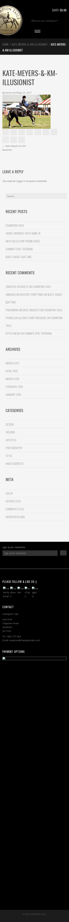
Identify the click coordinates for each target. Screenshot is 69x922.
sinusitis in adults (17, 287)
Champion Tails (38, 914)
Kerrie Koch (11, 92)
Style (9, 456)
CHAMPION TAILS (15, 225)
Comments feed (15, 509)
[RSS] (48, 563)
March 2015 (12, 379)
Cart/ (59, 10)
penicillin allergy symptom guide (26, 318)
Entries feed (13, 501)
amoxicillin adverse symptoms (24, 294)
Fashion (10, 432)
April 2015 (12, 371)
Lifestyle (11, 440)
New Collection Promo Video (23, 241)
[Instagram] (34, 563)
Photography (14, 448)
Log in (9, 493)
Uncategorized (14, 463)
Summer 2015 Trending (19, 249)
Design (10, 424)
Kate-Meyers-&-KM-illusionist (30, 44)
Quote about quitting (18, 257)
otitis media (13, 333)
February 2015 (14, 387)
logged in (21, 181)
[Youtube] (41, 563)
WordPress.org (15, 517)
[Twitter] (27, 563)
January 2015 (13, 394)
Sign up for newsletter (14, 547)
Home (5, 44)
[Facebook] (20, 563)
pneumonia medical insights (23, 310)
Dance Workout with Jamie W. (23, 233)
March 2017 (12, 363)
